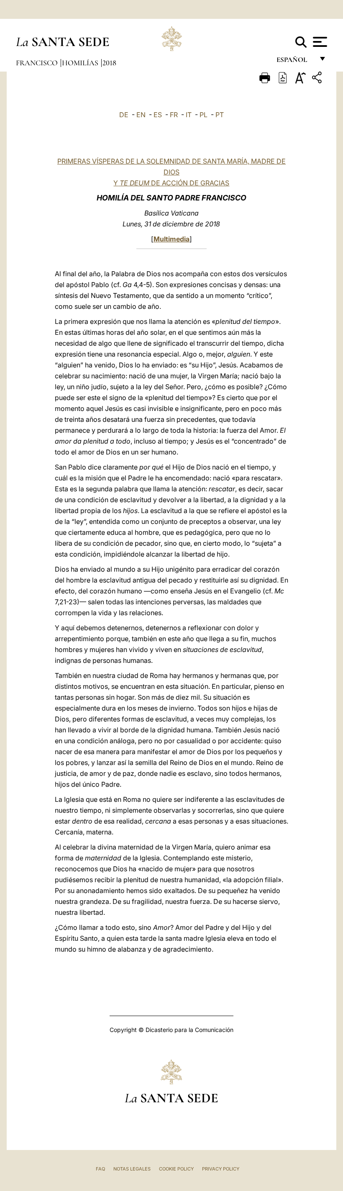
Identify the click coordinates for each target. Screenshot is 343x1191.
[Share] (318, 79)
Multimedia (171, 239)
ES (158, 114)
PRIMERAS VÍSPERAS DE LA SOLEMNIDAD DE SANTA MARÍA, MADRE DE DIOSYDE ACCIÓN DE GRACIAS (171, 172)
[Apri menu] (319, 42)
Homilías (81, 62)
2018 (109, 62)
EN (141, 114)
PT (219, 114)
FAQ (100, 1169)
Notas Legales (132, 1169)
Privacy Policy (220, 1169)
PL (203, 114)
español (295, 61)
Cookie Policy (176, 1169)
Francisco (37, 62)
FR (174, 114)
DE (123, 114)
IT (189, 114)
